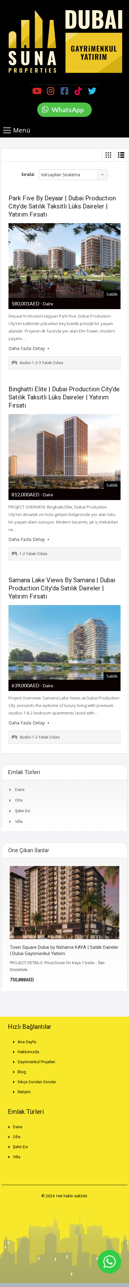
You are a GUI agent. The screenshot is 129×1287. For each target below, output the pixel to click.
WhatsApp (68, 109)
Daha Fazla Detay (27, 348)
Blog (22, 1071)
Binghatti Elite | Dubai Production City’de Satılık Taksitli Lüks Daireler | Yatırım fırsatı (64, 397)
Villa (19, 821)
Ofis (19, 800)
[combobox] (73, 174)
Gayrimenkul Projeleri (36, 1061)
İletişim (24, 1091)
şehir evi (22, 811)
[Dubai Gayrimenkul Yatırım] (64, 41)
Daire (19, 789)
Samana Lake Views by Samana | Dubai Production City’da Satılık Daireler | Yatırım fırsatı (61, 588)
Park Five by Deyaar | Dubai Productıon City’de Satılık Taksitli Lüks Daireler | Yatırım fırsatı (62, 206)
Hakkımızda (28, 1051)
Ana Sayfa (27, 1041)
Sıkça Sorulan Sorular (37, 1081)
